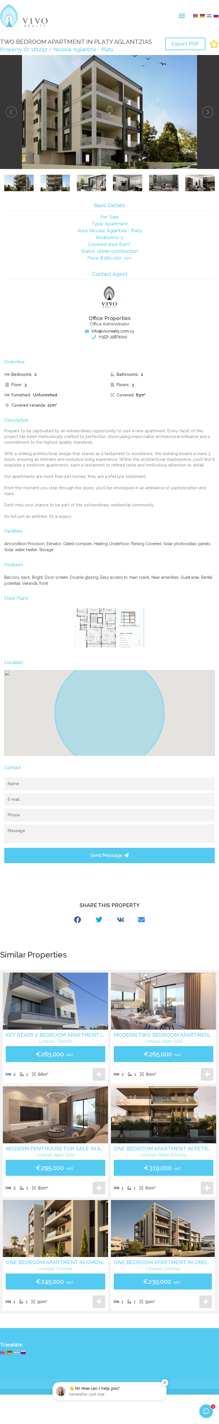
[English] (195, 15)
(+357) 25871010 (112, 337)
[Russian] (215, 15)
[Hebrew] (209, 15)
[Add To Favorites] (214, 44)
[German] (202, 15)
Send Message (106, 855)
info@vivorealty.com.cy (112, 331)
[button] (182, 16)
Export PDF (185, 44)
